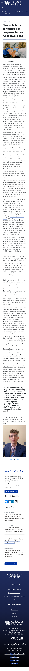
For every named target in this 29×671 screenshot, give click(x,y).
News (8, 21)
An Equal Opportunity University (14, 654)
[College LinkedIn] (21, 638)
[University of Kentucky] (14, 644)
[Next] (25, 443)
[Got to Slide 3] (18, 459)
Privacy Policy (14, 660)
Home (4, 21)
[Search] (3, 7)
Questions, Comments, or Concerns (14, 596)
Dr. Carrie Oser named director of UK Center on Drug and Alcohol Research (14, 541)
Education (14, 610)
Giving (16, 11)
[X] (16, 501)
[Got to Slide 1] (11, 459)
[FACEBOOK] (9, 501)
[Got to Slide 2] (14, 459)
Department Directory (14, 593)
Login (14, 599)
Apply (2, 11)
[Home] (14, 3)
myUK (26, 11)
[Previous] (4, 443)
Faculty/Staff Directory (14, 589)
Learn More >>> (11, 491)
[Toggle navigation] (2, 3)
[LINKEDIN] (12, 501)
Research (14, 613)
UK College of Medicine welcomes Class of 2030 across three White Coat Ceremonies (14, 529)
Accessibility (14, 663)
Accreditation (14, 657)
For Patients (7, 12)
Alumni (21, 11)
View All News (11, 564)
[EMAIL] (6, 501)
